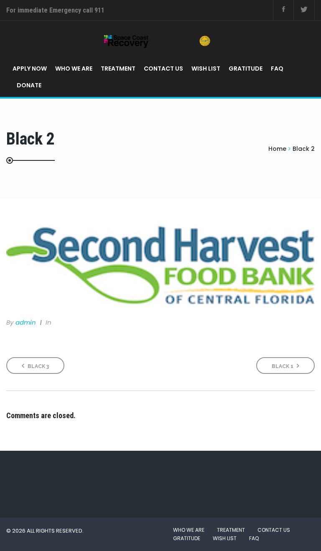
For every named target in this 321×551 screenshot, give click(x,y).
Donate (29, 85)
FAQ (277, 68)
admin (25, 322)
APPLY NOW (30, 68)
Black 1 (283, 366)
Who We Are (73, 68)
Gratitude (245, 68)
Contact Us (163, 68)
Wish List (205, 68)
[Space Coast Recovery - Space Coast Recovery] (157, 40)
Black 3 (37, 366)
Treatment (118, 68)
